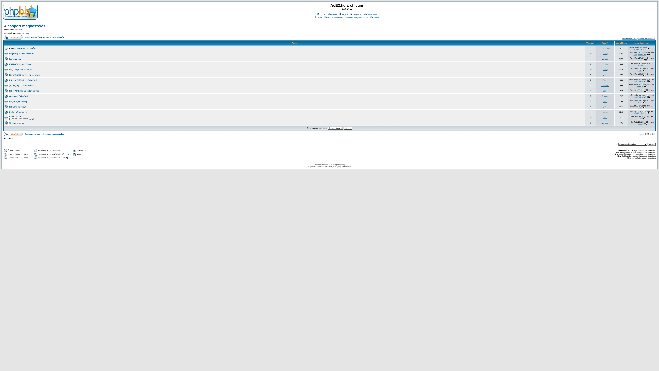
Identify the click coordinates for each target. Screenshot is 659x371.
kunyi (640, 118)
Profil (319, 18)
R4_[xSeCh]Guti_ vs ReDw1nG (23, 80)
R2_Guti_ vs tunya (17, 107)
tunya (605, 112)
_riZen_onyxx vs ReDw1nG (21, 86)
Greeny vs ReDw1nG (18, 96)
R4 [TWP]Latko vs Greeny (20, 64)
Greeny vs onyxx (16, 123)
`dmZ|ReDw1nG (640, 54)
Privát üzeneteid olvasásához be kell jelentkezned (347, 18)
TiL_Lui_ (639, 60)
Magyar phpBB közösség (343, 166)
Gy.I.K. (323, 14)
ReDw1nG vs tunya (18, 112)
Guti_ (605, 75)
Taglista (345, 14)
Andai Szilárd (323, 166)
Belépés (375, 18)
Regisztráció (371, 14)
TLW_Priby (605, 48)
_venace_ (605, 59)
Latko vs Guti (15, 117)
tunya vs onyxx (16, 59)
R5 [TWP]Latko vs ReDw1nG (22, 54)
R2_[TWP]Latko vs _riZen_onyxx (24, 91)
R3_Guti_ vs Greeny (18, 101)
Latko (605, 54)
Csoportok (357, 14)
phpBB (324, 165)
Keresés (333, 14)
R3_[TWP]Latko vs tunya (20, 70)
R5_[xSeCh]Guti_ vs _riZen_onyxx (24, 75)
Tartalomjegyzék (32, 37)
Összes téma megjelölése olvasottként (638, 39)
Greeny (640, 65)
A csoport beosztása (26, 48)
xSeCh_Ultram (639, 49)
